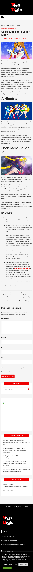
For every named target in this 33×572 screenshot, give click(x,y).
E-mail (3, 348)
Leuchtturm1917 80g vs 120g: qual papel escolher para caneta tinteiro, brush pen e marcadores (14, 463)
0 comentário (22, 39)
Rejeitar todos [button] (23, 564)
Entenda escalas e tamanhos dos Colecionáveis (16, 492)
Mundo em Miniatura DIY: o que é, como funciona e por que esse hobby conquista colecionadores (14, 450)
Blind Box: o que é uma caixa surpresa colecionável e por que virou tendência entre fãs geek (16, 442)
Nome (3, 338)
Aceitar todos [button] (7, 568)
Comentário (5, 318)
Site (2, 358)
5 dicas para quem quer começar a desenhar (15, 486)
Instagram (17, 507)
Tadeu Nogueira (7, 490)
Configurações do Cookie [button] (10, 564)
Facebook (8, 507)
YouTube (26, 507)
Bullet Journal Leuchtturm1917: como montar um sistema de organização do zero (16, 470)
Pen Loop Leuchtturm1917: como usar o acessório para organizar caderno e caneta (15, 457)
